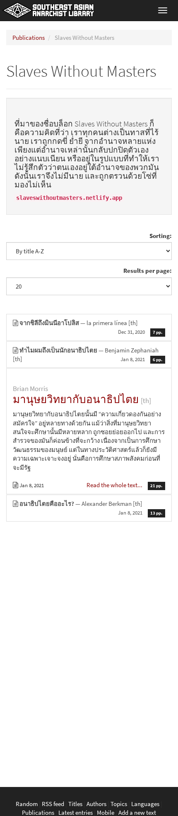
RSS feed (53, 804)
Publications (28, 37)
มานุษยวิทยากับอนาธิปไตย (76, 399)
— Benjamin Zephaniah (87, 354)
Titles (75, 804)
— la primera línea (90, 327)
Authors (96, 804)
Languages (145, 804)
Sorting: (160, 236)
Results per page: (147, 270)
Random (27, 804)
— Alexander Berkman (90, 508)
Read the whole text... (115, 485)
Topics (119, 804)
